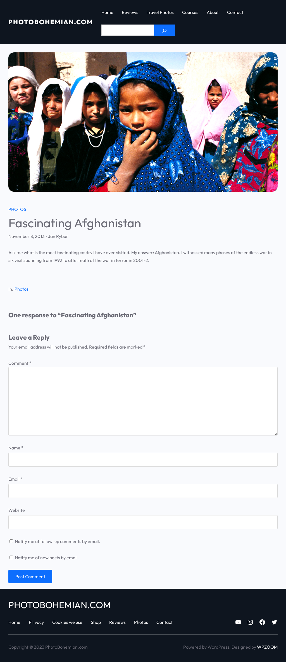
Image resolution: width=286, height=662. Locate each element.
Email (15, 479)
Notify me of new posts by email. (47, 557)
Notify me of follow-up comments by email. (57, 541)
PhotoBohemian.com (50, 22)
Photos (17, 209)
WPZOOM (267, 647)
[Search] (164, 30)
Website (16, 510)
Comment (20, 363)
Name (15, 448)
